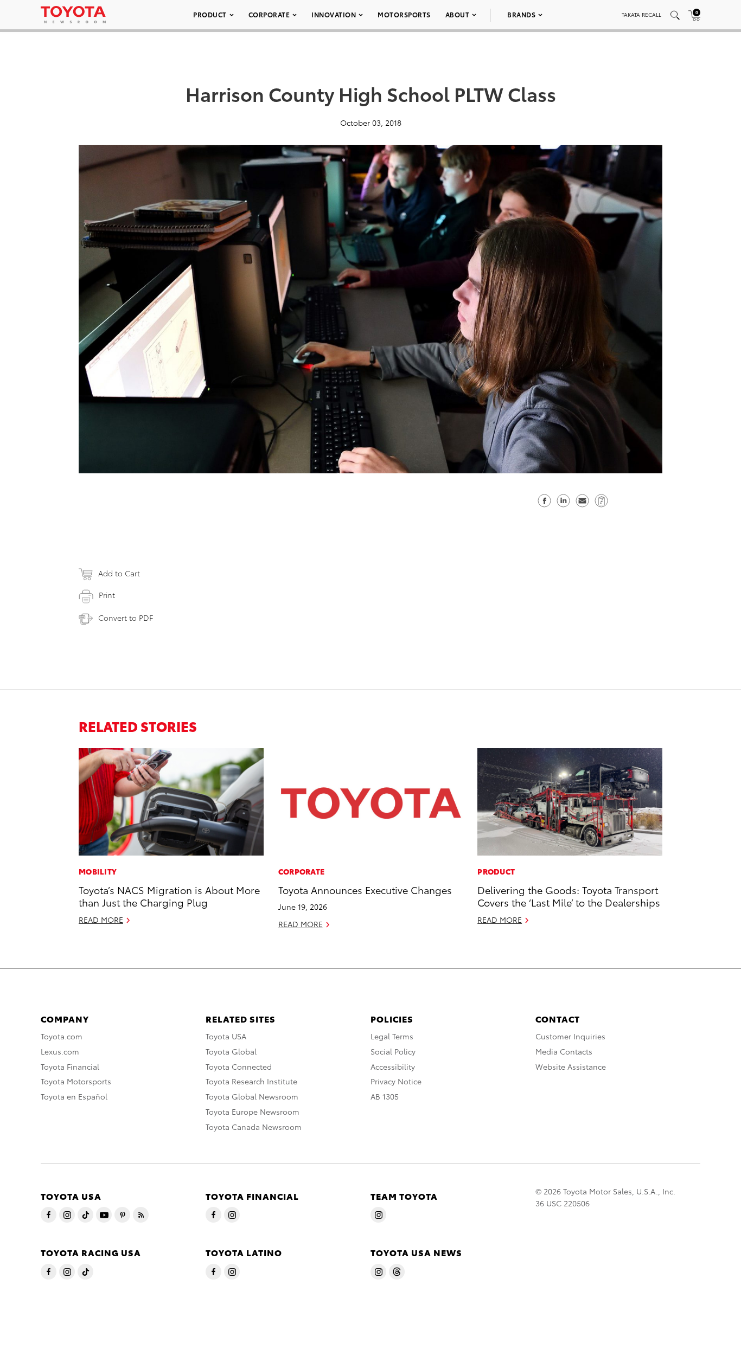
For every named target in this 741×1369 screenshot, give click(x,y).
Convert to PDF (125, 617)
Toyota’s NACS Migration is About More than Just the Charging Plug (169, 896)
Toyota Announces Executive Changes (365, 889)
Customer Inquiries (570, 1036)
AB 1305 (384, 1096)
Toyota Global (231, 1051)
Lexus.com (60, 1051)
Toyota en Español (74, 1096)
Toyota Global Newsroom (252, 1096)
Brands (521, 14)
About (457, 14)
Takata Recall (641, 14)
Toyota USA (226, 1036)
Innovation (333, 14)
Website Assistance (570, 1066)
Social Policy (393, 1051)
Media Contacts (563, 1051)
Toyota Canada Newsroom (254, 1126)
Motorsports (404, 14)
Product (210, 14)
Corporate (269, 14)
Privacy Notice (395, 1081)
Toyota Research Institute (251, 1081)
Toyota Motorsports (76, 1081)
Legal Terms (391, 1036)
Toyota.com (61, 1036)
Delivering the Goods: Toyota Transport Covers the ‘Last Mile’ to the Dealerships (568, 896)
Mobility (98, 871)
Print (107, 594)
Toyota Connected (239, 1066)
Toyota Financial (70, 1066)
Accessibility (392, 1066)
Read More (101, 919)
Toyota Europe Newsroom (252, 1111)
